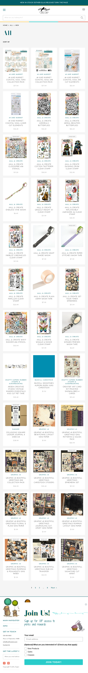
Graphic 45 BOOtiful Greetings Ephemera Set (72, 480)
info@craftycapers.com (10, 642)
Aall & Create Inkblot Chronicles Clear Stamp (16, 255)
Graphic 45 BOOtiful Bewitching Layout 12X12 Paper (44, 435)
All (11, 25)
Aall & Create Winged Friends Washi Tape (72, 342)
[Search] (82, 17)
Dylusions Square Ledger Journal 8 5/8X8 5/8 (15, 435)
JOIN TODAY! (54, 662)
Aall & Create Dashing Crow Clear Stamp (72, 167)
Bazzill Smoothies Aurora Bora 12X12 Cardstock (44, 385)
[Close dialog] (86, 604)
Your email (29, 635)
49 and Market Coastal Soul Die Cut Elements (72, 80)
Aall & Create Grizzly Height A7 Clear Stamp (44, 210)
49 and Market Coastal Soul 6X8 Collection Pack (44, 80)
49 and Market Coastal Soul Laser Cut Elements (16, 123)
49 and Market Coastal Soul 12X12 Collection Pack (15, 80)
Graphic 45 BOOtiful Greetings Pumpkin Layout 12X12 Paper (72, 524)
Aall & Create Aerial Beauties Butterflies (72, 123)
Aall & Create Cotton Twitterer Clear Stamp (44, 167)
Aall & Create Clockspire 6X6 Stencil (15, 167)
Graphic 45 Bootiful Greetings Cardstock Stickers (44, 480)
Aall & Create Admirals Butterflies (44, 123)
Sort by (6, 42)
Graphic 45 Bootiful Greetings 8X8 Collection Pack (16, 480)
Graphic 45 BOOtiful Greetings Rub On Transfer (44, 569)
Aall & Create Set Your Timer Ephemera (72, 299)
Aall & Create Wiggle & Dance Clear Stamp (44, 342)
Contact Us (6, 645)
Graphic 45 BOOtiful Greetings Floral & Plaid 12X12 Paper (16, 524)
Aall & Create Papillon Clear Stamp (16, 299)
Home (5, 25)
